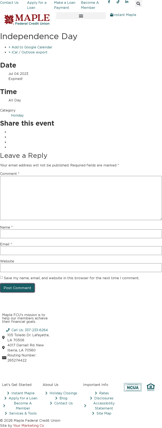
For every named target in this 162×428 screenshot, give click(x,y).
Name (6, 227)
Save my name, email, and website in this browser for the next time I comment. (71, 278)
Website (7, 261)
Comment (9, 173)
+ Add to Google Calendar (30, 47)
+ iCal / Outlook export (27, 52)
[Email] (9, 147)
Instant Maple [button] (124, 15)
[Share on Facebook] (9, 132)
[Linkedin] (9, 142)
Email (6, 244)
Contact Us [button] (9, 2)
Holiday (17, 115)
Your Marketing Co (28, 425)
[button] (138, 3)
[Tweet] (9, 137)
